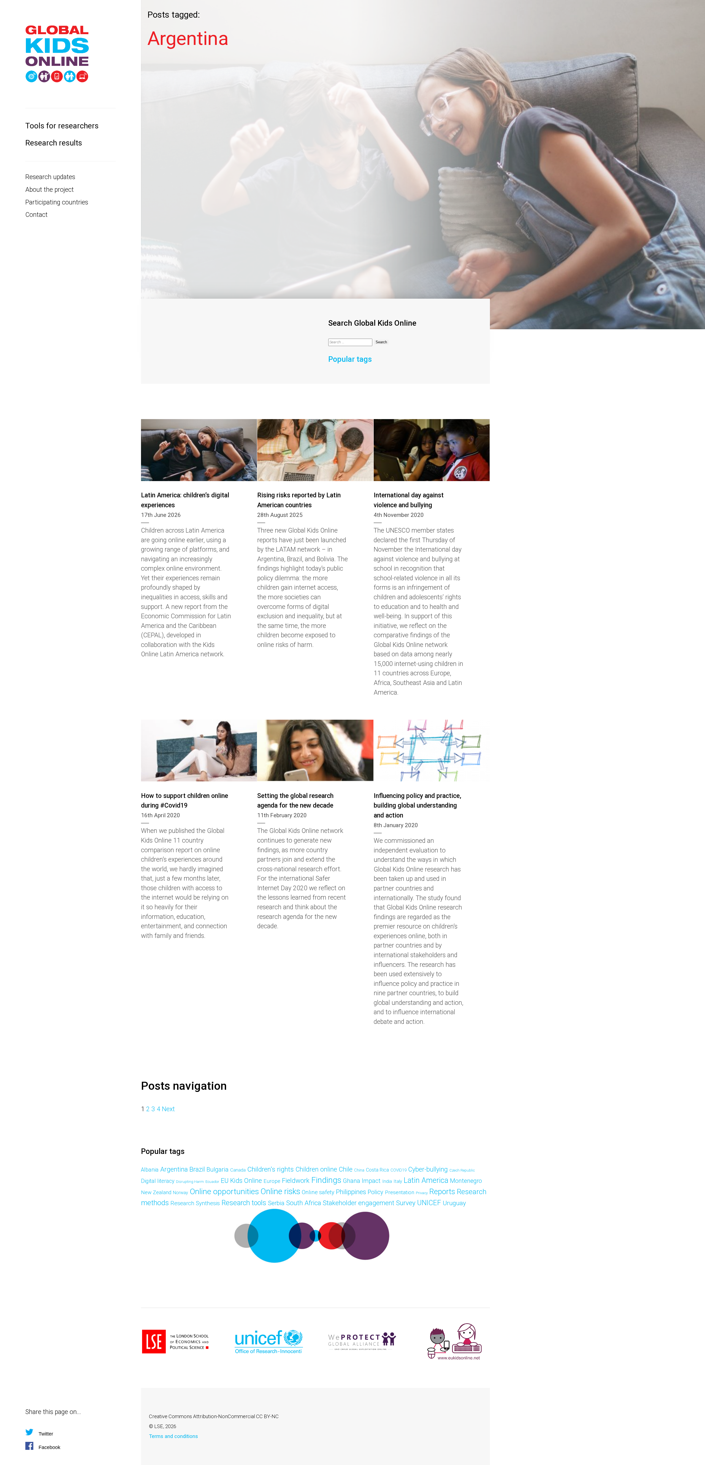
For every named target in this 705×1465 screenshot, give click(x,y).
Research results (53, 142)
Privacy (422, 1193)
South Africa (303, 1203)
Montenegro (466, 1180)
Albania (150, 1170)
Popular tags (350, 359)
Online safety (318, 1192)
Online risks (280, 1191)
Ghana (351, 1180)
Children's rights (270, 1169)
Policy (375, 1192)
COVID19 (398, 1170)
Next (168, 1109)
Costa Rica (377, 1170)
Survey (406, 1203)
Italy (398, 1181)
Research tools (243, 1203)
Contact (36, 214)
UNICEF (429, 1203)
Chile (345, 1169)
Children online (316, 1169)
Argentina (174, 1169)
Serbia (276, 1203)
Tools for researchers (62, 125)
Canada (238, 1170)
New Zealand (156, 1192)
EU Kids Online (241, 1181)
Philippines (351, 1192)
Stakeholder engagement (358, 1203)
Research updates (50, 177)
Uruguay (454, 1203)
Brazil (197, 1169)
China (359, 1170)
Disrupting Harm (190, 1182)
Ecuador (212, 1182)
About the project (49, 189)
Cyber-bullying (428, 1169)
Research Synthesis (195, 1203)
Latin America (426, 1180)
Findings (326, 1180)
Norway (180, 1192)
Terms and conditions (173, 1436)
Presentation (399, 1192)
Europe (272, 1181)
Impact (371, 1180)
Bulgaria (218, 1169)
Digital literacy (157, 1181)
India (387, 1181)
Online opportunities (224, 1191)
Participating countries (56, 202)
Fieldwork (296, 1181)
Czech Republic (462, 1170)
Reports (442, 1191)
